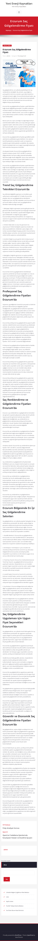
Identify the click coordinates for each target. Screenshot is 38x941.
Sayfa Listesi (9, 901)
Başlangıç (8, 30)
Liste (7, 897)
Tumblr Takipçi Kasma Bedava (14, 906)
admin (8, 56)
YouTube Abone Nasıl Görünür (15, 910)
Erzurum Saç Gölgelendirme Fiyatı (22, 30)
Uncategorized (22, 56)
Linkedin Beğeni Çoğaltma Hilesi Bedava (17, 892)
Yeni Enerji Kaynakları (19, 3)
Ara (5, 865)
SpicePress (30, 935)
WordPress (18, 935)
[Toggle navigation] (19, 12)
